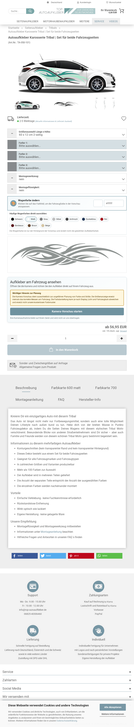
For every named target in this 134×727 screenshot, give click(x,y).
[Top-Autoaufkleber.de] (67, 11)
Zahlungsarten (98, 595)
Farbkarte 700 (106, 388)
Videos (113, 21)
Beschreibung (26, 388)
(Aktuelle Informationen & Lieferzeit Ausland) (53, 121)
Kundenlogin (85, 2)
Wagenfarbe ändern (29, 200)
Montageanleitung (29, 400)
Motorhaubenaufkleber (59, 21)
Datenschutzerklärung (67, 720)
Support (33, 595)
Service (99, 21)
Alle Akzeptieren (112, 707)
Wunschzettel (114, 2)
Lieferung (33, 639)
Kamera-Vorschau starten (67, 311)
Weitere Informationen (112, 714)
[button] (12, 338)
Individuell (98, 639)
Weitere (84, 21)
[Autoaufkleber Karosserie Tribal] (67, 71)
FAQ (61, 400)
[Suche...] (30, 11)
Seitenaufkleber (27, 21)
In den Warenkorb (67, 349)
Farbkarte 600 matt (66, 388)
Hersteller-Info (90, 400)
